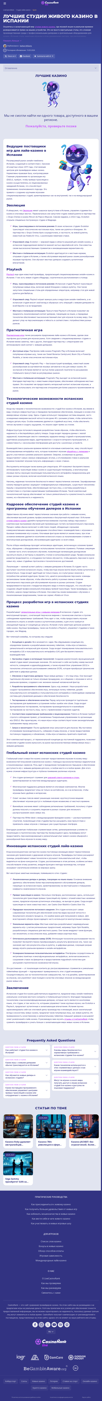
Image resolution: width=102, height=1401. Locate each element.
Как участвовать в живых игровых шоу (50, 1229)
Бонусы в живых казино (50, 1252)
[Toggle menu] (4, 3)
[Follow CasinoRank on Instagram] (41, 1331)
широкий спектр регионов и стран (63, 777)
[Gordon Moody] (76, 1363)
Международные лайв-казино (50, 1266)
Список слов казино (50, 1247)
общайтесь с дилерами (77, 451)
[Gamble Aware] (45, 1374)
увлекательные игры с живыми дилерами (40, 612)
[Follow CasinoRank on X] (47, 1331)
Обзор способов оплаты (50, 1257)
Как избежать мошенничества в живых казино (50, 1220)
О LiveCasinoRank (51, 1284)
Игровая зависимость (50, 1262)
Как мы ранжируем (50, 1294)
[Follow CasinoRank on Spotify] (60, 1331)
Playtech (10, 274)
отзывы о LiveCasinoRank (76, 1019)
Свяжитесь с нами (50, 1299)
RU (49, 1338)
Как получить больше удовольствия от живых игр (50, 1215)
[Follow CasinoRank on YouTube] (53, 1331)
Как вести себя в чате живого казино (50, 1225)
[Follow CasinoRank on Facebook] (34, 1331)
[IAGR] (20, 1363)
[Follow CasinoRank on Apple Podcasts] (66, 1331)
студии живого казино (45, 27)
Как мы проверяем (50, 1289)
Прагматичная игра (15, 335)
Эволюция (27, 210)
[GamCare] (53, 1363)
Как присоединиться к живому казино (50, 1210)
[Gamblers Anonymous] (34, 1363)
